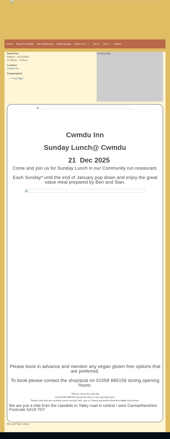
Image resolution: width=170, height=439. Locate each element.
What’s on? (80, 44)
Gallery (118, 44)
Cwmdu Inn (13, 68)
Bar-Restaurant (45, 44)
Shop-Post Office (25, 44)
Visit (105, 44)
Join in (96, 44)
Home (9, 44)
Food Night (17, 78)
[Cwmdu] (85, 18)
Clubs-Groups (64, 44)
